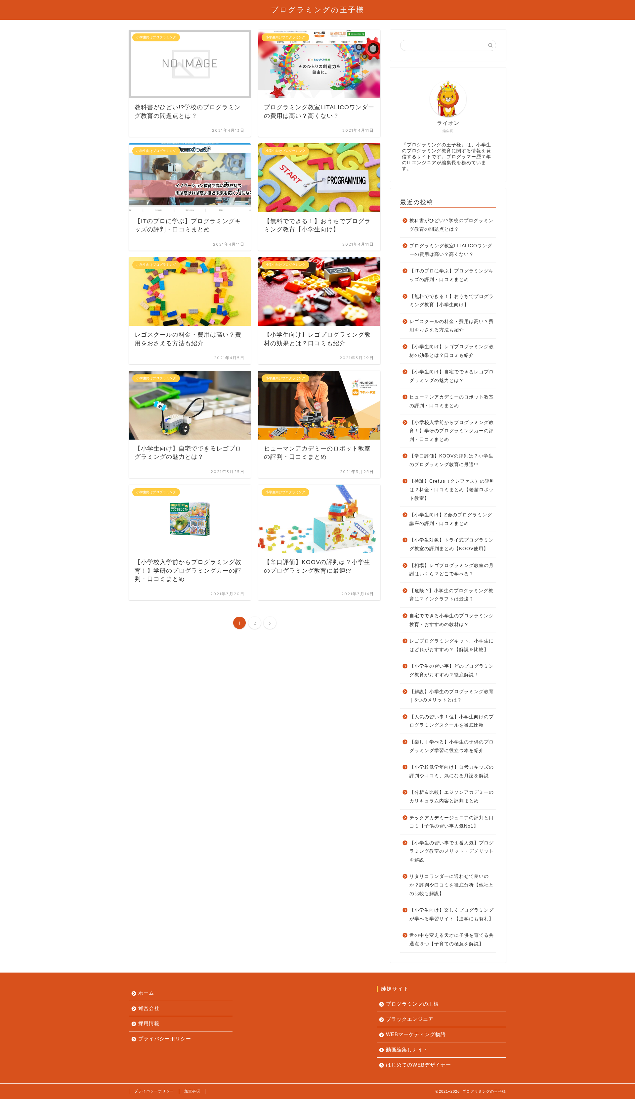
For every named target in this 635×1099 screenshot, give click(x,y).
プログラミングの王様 (412, 1004)
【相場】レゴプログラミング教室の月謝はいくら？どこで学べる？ (451, 570)
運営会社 (148, 1008)
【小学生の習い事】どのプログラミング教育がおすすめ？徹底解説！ (451, 670)
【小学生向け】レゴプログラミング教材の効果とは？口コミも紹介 (451, 351)
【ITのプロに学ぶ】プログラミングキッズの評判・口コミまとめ (451, 275)
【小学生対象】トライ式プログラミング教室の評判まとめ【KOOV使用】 (451, 544)
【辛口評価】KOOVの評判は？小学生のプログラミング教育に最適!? (451, 460)
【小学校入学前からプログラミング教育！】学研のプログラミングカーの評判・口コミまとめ (451, 431)
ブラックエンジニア (410, 1019)
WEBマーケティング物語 (416, 1034)
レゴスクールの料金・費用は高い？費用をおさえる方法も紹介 (451, 326)
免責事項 (192, 1091)
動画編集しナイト (407, 1049)
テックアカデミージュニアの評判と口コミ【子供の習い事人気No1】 (451, 822)
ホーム (146, 993)
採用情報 (148, 1023)
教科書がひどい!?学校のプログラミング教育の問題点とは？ (451, 225)
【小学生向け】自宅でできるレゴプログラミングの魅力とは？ (451, 376)
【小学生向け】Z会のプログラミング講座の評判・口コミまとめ (450, 519)
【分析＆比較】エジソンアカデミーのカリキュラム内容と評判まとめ (451, 796)
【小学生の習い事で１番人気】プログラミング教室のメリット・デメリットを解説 (451, 851)
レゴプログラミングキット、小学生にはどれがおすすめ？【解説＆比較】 (451, 645)
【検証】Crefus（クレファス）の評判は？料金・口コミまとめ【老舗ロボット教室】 (452, 490)
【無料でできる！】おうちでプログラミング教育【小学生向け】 (451, 301)
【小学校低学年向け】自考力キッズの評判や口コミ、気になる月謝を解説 (451, 771)
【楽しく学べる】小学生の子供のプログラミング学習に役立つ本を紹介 (451, 746)
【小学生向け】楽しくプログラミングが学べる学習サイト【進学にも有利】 (451, 914)
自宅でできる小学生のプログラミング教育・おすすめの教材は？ (451, 620)
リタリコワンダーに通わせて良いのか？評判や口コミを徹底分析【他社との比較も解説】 (451, 885)
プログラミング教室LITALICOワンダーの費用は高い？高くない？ (450, 250)
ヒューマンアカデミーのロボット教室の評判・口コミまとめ (451, 401)
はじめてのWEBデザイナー (418, 1065)
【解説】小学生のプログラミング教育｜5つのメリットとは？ (451, 696)
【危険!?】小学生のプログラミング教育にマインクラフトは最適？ (451, 595)
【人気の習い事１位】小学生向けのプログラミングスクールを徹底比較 (451, 721)
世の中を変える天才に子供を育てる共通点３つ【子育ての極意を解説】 (451, 939)
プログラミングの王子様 (317, 9)
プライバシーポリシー (164, 1038)
